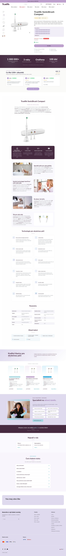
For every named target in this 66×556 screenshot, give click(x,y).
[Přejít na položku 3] (3, 18)
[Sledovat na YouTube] (7, 549)
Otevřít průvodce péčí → (38, 420)
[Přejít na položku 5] (3, 26)
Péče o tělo (37, 6)
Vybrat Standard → (20, 388)
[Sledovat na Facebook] (2, 549)
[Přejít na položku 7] (3, 33)
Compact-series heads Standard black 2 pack (42, 31)
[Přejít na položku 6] (3, 29)
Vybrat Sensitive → (37, 388)
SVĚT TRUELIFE (48, 4)
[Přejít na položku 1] (3, 11)
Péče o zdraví (29, 6)
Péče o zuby (36, 516)
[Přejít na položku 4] (3, 22)
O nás (54, 4)
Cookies (52, 523)
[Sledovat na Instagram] (5, 549)
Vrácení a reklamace (55, 518)
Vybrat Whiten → (54, 388)
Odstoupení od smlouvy (55, 531)
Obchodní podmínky (54, 520)
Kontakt (52, 516)
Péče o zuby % (22, 6)
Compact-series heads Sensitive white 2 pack (42, 33)
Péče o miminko (14, 6)
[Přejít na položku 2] (3, 15)
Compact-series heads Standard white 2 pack (42, 29)
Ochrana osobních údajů (55, 521)
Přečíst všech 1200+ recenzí (33, 88)
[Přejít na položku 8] (3, 36)
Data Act (52, 527)
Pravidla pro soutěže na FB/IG (56, 525)
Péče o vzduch (51, 6)
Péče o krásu (44, 6)
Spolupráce (53, 529)
